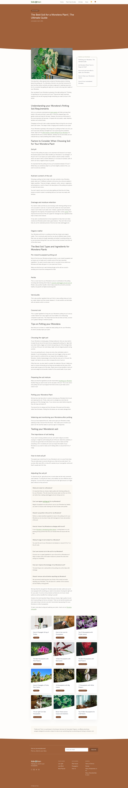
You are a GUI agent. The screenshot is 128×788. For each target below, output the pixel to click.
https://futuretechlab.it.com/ (91, 774)
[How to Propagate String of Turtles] (41, 623)
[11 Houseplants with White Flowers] (86, 676)
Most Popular (61, 768)
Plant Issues (75, 763)
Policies (87, 766)
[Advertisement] (64, 32)
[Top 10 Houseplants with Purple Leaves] (86, 623)
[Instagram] (32, 770)
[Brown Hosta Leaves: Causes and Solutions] (64, 703)
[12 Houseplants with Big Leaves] (64, 676)
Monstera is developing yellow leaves (46, 529)
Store (86, 2)
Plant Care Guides (71, 2)
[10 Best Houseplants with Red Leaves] (64, 650)
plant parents (53, 112)
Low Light (60, 763)
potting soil (46, 501)
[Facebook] (34, 770)
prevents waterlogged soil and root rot (62, 283)
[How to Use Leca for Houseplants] (64, 623)
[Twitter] (37, 770)
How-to (74, 768)
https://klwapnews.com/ (91, 769)
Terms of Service (89, 763)
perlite (66, 211)
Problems (58, 717)
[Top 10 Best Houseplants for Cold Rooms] (86, 703)
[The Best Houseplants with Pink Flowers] (41, 650)
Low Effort (61, 766)
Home (61, 2)
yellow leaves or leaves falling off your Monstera (55, 132)
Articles (80, 2)
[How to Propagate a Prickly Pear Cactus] (41, 676)
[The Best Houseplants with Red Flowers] (86, 650)
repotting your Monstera (65, 380)
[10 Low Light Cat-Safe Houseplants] (41, 703)
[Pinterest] (39, 770)
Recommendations (35, 10)
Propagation (36, 637)
